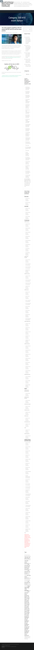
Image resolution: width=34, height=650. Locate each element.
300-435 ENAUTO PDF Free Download (28, 351)
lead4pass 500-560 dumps (27, 636)
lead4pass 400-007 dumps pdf (26, 626)
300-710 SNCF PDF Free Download (28, 297)
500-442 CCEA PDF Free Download (28, 456)
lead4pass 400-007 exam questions (26, 633)
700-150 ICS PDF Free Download (28, 487)
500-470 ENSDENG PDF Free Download (28, 472)
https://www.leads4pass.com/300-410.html (12, 57)
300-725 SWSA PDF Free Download (28, 307)
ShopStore (3, 646)
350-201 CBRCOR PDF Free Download (28, 377)
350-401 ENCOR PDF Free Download (28, 225)
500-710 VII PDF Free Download (28, 484)
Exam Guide (27, 89)
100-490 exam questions (26, 562)
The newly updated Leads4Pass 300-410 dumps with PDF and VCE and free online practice (12, 29)
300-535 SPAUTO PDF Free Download (28, 359)
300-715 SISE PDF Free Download (28, 301)
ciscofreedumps (9, 32)
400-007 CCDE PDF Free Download (28, 431)
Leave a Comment (15, 32)
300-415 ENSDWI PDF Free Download (28, 233)
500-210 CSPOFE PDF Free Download (28, 447)
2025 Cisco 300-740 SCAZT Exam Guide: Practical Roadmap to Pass (28, 61)
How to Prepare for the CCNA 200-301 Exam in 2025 (28, 65)
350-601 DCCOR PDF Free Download (28, 277)
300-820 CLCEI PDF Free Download (28, 337)
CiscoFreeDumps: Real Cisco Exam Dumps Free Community (8, 4)
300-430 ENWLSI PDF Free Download (28, 245)
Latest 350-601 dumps (27, 609)
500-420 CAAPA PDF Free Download (28, 452)
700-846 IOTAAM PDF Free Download (28, 521)
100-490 (26, 557)
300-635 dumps (27, 583)
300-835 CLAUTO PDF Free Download (28, 367)
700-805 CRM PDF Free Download (28, 506)
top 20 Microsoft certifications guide (27, 179)
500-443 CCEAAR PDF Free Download (28, 460)
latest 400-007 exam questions (26, 615)
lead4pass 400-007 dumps (26, 622)
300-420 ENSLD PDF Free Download (28, 237)
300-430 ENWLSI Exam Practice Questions (27, 574)
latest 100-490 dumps (27, 597)
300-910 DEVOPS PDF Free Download (28, 371)
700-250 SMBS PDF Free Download (28, 498)
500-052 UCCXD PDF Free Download (28, 443)
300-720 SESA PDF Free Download (28, 304)
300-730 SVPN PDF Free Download (28, 311)
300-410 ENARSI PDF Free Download (28, 229)
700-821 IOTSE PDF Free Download (28, 509)
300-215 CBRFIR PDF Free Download (28, 381)
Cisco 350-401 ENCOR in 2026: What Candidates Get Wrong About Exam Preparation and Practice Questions (28, 40)
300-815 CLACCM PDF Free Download (28, 332)
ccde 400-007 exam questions (26, 593)
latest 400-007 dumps (27, 611)
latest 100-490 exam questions (26, 600)
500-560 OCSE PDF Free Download (28, 480)
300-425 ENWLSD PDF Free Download (28, 241)
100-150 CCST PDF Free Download (28, 199)
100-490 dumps (27, 558)
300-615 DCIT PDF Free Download (28, 284)
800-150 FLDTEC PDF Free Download (28, 203)
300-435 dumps (26, 579)
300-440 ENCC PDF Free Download (28, 249)
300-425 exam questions (27, 568)
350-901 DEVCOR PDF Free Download (28, 347)
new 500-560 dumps (26, 637)
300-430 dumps (27, 572)
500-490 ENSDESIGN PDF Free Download (28, 476)
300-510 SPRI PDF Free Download (28, 264)
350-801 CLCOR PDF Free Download (28, 324)
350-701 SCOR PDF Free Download (28, 293)
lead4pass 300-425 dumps (26, 618)
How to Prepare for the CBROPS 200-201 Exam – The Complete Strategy (28, 55)
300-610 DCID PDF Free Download (28, 281)
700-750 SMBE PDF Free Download (28, 502)
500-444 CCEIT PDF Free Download (28, 464)
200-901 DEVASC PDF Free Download (28, 213)
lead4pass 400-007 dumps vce (26, 629)
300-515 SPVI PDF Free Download (28, 267)
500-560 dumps (27, 585)
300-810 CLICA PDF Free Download (28, 328)
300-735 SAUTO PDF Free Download (28, 363)
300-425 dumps (27, 566)
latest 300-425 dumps (27, 603)
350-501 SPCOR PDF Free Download (28, 260)
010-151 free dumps (28, 556)
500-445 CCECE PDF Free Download (28, 468)
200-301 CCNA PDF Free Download (28, 209)
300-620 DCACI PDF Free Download (28, 287)
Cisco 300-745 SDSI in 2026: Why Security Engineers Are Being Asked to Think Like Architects (28, 48)
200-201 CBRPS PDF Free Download (28, 217)
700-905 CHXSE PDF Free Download (28, 525)
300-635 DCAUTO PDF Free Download (28, 355)
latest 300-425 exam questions (26, 606)
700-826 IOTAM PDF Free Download (28, 513)
